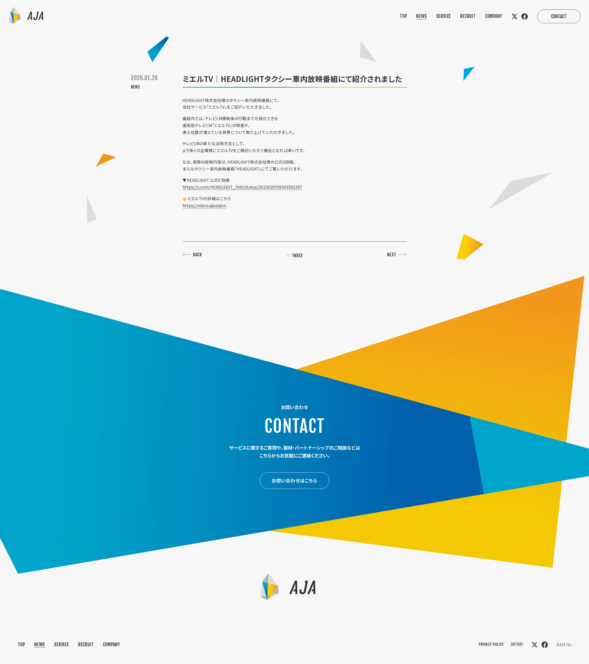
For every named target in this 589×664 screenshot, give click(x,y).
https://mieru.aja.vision (204, 205)
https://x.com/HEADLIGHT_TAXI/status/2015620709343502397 (242, 187)
